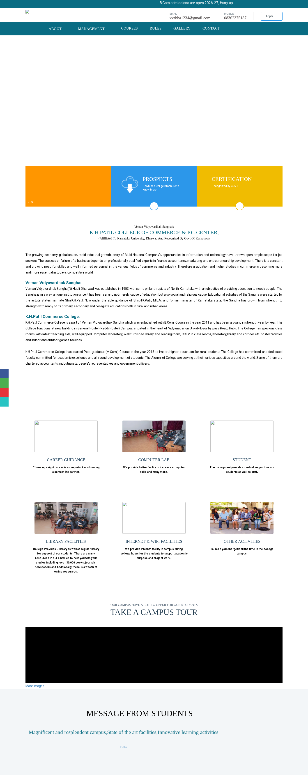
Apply (269, 16)
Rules (155, 28)
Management (92, 29)
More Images (35, 686)
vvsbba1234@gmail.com (190, 18)
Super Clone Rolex (13, 25)
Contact (211, 28)
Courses (129, 28)
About (55, 29)
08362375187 (235, 18)
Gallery (182, 28)
